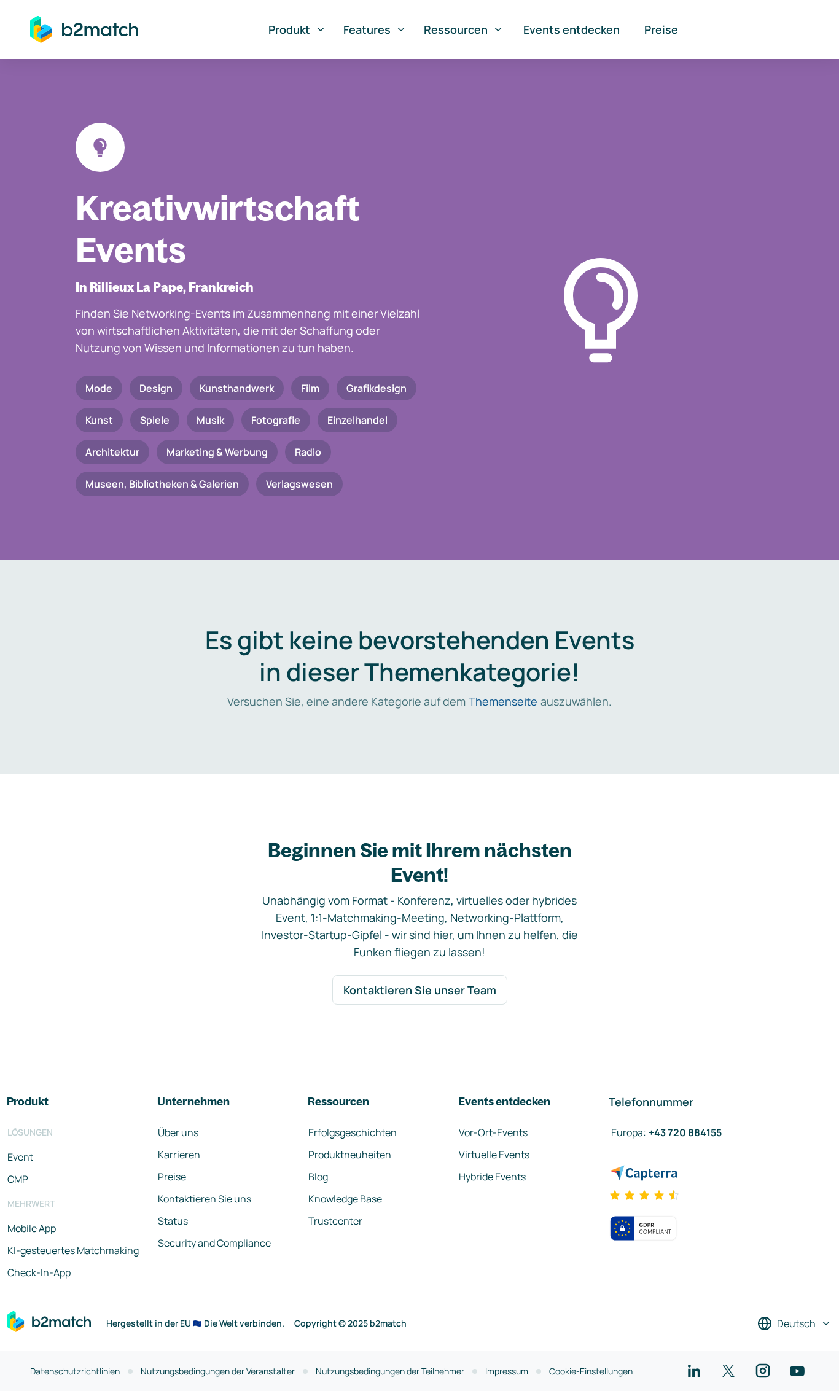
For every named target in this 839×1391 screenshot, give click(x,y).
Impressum (506, 1371)
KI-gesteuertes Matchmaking (73, 1250)
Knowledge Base (345, 1199)
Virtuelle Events (494, 1154)
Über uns (178, 1132)
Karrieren (179, 1154)
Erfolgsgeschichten (352, 1132)
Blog (318, 1176)
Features (367, 29)
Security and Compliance (214, 1243)
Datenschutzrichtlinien (75, 1371)
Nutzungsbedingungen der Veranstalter (218, 1371)
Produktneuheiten (349, 1154)
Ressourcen (456, 29)
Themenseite (503, 701)
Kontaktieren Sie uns (204, 1199)
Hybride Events (492, 1176)
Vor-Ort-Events (493, 1132)
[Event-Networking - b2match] (84, 29)
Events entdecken (571, 29)
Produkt (289, 29)
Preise (661, 29)
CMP (17, 1179)
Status (173, 1221)
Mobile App (31, 1228)
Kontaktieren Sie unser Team (419, 990)
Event (20, 1157)
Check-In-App (39, 1272)
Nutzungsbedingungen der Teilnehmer (390, 1371)
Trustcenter (335, 1221)
